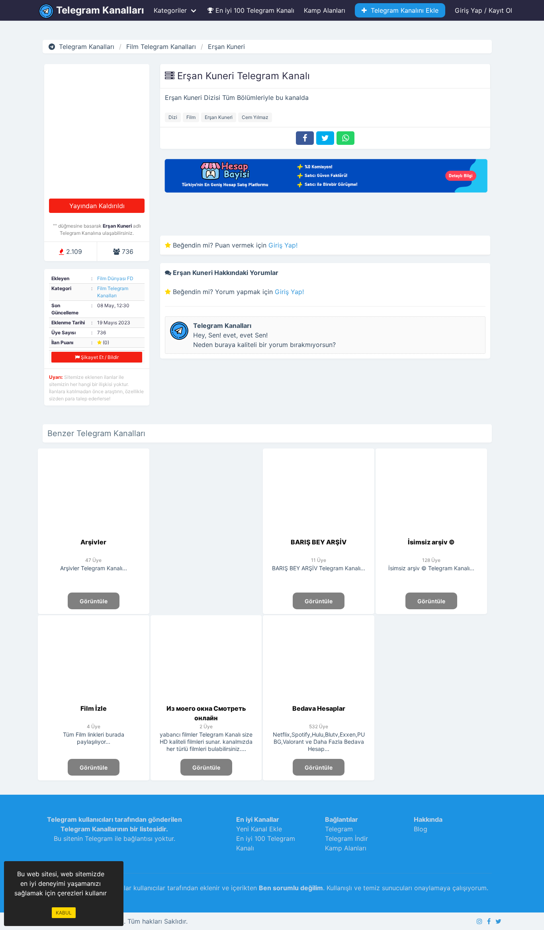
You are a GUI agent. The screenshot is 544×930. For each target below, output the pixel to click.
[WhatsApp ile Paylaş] (345, 138)
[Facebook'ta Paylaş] (305, 138)
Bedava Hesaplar (318, 708)
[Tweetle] (325, 138)
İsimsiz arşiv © (431, 542)
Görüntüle (94, 601)
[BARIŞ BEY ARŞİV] (319, 532)
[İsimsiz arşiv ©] (431, 532)
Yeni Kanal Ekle (259, 829)
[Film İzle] (94, 699)
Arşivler (93, 542)
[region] (206, 517)
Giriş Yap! (282, 245)
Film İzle (93, 708)
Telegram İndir (346, 838)
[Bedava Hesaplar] (319, 699)
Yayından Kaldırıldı (97, 206)
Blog (420, 829)
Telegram (339, 829)
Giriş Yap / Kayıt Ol (483, 10)
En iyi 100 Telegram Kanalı (253, 10)
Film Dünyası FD (115, 278)
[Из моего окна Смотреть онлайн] (206, 699)
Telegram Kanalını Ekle (402, 10)
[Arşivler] (94, 532)
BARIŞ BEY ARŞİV (318, 542)
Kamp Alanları (324, 10)
